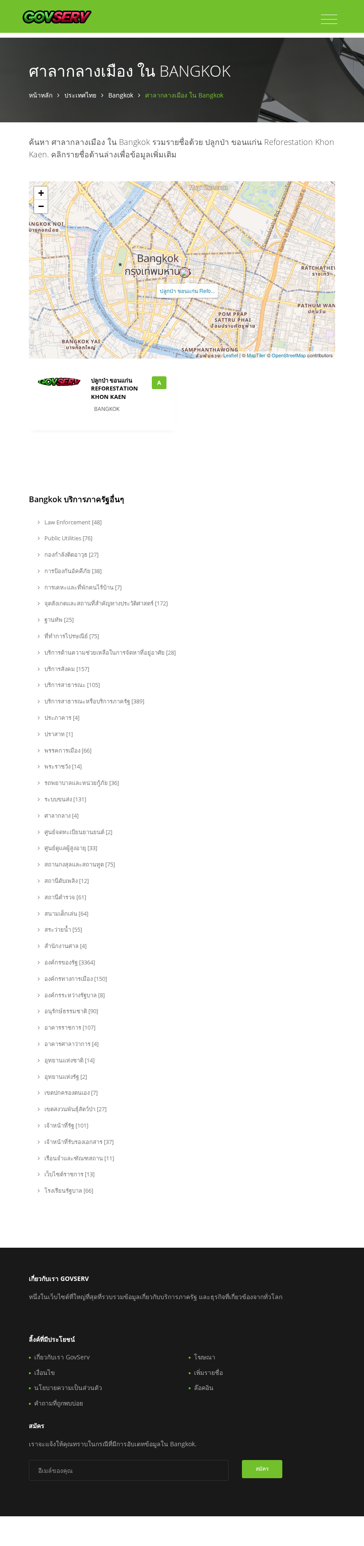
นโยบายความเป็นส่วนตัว (68, 1387)
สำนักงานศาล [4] (65, 946)
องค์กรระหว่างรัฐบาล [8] (74, 995)
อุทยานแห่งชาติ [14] (69, 1060)
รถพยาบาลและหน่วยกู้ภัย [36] (81, 783)
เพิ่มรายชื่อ (208, 1372)
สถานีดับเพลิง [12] (66, 881)
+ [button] (41, 193)
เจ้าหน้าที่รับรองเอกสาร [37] (78, 1142)
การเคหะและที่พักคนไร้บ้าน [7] (82, 587)
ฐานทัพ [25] (58, 620)
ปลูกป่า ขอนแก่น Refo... (187, 290)
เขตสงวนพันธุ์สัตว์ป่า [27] (75, 1109)
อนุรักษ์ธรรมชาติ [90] (70, 1011)
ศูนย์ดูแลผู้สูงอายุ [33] (70, 848)
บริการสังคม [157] (66, 669)
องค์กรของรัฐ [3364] (69, 962)
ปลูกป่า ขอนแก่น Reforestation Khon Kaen (114, 388)
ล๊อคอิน (204, 1387)
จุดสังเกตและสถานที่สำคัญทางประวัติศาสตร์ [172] (105, 603)
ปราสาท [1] (58, 734)
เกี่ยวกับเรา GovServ (62, 1357)
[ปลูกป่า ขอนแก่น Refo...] (184, 272)
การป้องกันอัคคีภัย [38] (72, 571)
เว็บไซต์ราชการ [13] (69, 1174)
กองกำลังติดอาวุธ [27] (71, 554)
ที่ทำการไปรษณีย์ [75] (71, 636)
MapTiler (256, 355)
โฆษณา (204, 1357)
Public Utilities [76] (67, 538)
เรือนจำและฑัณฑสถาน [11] (78, 1158)
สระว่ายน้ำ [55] (62, 929)
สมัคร (262, 1468)
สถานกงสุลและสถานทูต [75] (79, 864)
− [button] (41, 206)
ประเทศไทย (80, 95)
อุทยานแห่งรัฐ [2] (65, 1077)
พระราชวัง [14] (62, 766)
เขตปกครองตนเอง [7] (70, 1093)
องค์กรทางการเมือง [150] (75, 979)
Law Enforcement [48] (72, 522)
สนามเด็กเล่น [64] (65, 913)
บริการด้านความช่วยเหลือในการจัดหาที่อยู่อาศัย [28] (109, 652)
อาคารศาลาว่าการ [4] (71, 1044)
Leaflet (230, 355)
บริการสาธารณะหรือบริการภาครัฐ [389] (93, 701)
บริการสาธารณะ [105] (71, 685)
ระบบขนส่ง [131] (64, 799)
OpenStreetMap (289, 355)
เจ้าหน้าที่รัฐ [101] (65, 1125)
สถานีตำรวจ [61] (64, 897)
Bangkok (120, 95)
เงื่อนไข (44, 1372)
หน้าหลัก (40, 95)
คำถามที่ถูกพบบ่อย (58, 1403)
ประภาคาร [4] (61, 718)
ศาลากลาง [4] (61, 816)
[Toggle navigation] (329, 19)
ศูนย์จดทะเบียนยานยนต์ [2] (77, 832)
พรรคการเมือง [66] (67, 750)
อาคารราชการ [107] (69, 1027)
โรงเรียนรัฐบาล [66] (68, 1191)
